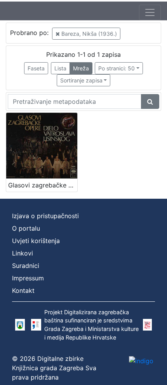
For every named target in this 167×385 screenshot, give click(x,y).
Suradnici (25, 266)
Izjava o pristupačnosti (45, 216)
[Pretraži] (150, 101)
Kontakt (23, 290)
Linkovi (22, 253)
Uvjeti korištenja (36, 241)
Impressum (28, 278)
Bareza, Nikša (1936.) (88, 33)
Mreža (81, 68)
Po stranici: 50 (116, 68)
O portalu (26, 228)
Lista (60, 68)
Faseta (36, 68)
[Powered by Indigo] (141, 360)
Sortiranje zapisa (81, 80)
